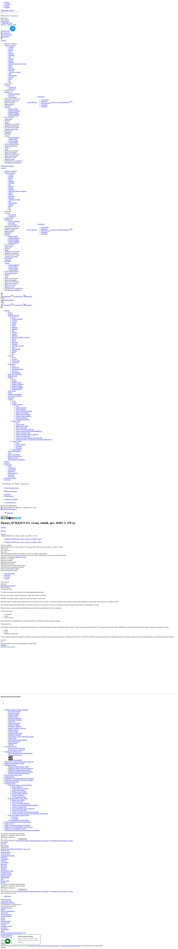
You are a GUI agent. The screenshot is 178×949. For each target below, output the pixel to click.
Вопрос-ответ (5, 881)
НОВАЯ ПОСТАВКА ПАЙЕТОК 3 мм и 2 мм (15, 849)
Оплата (6, 2)
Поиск (3, 944)
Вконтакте (10, 513)
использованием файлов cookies (71, 945)
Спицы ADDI (20, 424)
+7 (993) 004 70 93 (6, 23)
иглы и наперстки (6, 914)
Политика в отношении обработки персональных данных (14, 935)
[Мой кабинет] (1, 38)
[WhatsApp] (15, 518)
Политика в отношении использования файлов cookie (13, 932)
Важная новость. (6, 852)
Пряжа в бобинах (17, 319)
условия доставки (54, 621)
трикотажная (5, 929)
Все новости (5, 845)
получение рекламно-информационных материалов (32, 840)
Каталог (10, 314)
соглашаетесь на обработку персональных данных (43, 945)
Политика (4, 866)
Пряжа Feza (15, 367)
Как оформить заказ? (19, 557)
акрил (2, 931)
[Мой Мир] (7, 518)
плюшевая (4, 928)
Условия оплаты (6, 872)
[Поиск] (1, 14)
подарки (3, 924)
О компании (5, 859)
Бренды (3, 882)
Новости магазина (9, 837)
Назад (10, 312)
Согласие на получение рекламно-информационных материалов (15, 937)
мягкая (3, 919)
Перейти (3, 645)
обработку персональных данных (62, 840)
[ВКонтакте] (2, 518)
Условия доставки (6, 874)
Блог (2, 879)
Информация (5, 877)
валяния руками (6, 921)
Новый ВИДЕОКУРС (8, 856)
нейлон (3, 909)
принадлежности (6, 916)
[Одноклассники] (4, 518)
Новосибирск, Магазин (8, 585)
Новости (3, 861)
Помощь (7, 7)
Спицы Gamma (20, 444)
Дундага (14, 359)
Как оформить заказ (7, 871)
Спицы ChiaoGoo (21, 407)
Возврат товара (5, 876)
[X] (10, 518)
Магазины (4, 867)
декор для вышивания (8, 911)
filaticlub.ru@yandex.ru (10, 509)
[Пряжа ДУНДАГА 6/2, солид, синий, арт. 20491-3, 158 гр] (23, 539)
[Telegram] (20, 518)
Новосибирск (5, 21)
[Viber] (12, 518)
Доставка (7, 4)
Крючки (14, 381)
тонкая (3, 918)
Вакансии (4, 864)
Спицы (14, 402)
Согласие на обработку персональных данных (11, 934)
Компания (4, 857)
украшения (4, 913)
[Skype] (17, 518)
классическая (5, 923)
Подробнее (4, 842)
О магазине (11, 468)
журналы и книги (6, 926)
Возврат (7, 5)
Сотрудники (5, 862)
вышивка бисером (6, 908)
